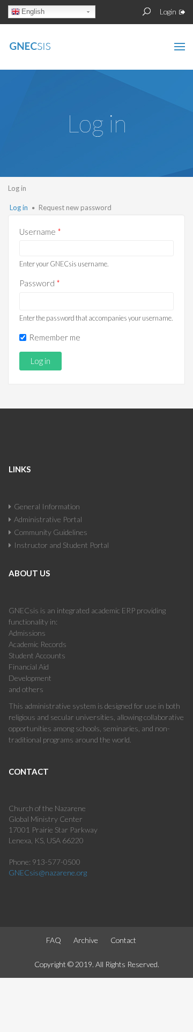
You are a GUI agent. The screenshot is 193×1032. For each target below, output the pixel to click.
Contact (123, 940)
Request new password (75, 207)
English (32, 12)
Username (40, 231)
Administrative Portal (48, 519)
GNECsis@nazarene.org (48, 872)
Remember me (54, 337)
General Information (47, 506)
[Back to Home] (53, 44)
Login (168, 11)
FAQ (53, 940)
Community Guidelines (50, 532)
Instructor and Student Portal (61, 545)
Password (39, 283)
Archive (85, 940)
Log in (19, 207)
